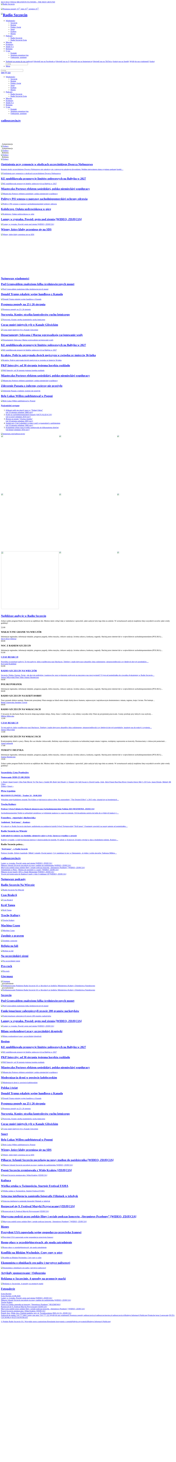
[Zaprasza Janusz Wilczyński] (12, 890)
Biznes (13, 34)
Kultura (13, 31)
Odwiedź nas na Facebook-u (44, 61)
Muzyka (9, 42)
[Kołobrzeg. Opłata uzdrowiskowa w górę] (17, 214)
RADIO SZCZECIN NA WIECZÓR (19, 670)
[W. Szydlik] (10, 961)
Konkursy (9, 44)
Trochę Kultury (8, 804)
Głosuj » (10, 786)
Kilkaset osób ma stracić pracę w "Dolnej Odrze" (24, 411)
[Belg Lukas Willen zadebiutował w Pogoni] (18, 401)
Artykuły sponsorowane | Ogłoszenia (23, 1272)
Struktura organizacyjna (19, 55)
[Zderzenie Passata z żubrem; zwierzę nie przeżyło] (20, 391)
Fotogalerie (8, 1288)
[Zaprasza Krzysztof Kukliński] (7, 900)
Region (13, 25)
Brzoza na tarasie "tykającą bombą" (19, 420)
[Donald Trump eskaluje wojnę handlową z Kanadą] (21, 299)
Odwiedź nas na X (62, 61)
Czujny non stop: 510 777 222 (37, 1315)
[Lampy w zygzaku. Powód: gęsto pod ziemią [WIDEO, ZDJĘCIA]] (27, 224)
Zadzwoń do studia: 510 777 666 (13, 1315)
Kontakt (14, 53)
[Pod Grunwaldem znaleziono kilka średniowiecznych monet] (24, 289)
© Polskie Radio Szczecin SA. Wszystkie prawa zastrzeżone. (24, 1322)
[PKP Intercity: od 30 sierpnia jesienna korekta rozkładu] (22, 370)
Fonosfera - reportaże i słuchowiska (18, 817)
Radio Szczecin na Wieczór (14, 831)
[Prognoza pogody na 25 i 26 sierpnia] (16, 309)
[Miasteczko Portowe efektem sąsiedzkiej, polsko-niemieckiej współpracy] (29, 194)
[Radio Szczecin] (8, 4)
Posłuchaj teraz (153, 1315)
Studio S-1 (10, 47)
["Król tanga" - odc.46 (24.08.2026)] (6, 910)
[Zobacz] (5, 146)
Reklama (9, 49)
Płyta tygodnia (8, 791)
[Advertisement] (73, 252)
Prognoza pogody (76, 1315)
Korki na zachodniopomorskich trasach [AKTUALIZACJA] (29, 416)
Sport (13, 29)
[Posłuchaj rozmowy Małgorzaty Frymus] (7, 920)
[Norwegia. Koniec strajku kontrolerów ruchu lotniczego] (23, 320)
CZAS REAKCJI (9, 657)
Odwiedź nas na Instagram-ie (81, 61)
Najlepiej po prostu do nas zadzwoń (19, 61)
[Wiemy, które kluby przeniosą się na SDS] (17, 234)
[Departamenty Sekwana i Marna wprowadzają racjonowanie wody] (27, 340)
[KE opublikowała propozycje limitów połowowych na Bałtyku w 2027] (29, 184)
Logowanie (164, 1315)
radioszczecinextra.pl (104, 1315)
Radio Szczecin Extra (19, 40)
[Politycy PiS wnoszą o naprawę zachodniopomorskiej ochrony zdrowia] (29, 204)
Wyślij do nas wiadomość (139, 61)
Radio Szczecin (16, 38)
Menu (8, 66)
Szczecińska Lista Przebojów (15, 772)
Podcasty (9, 36)
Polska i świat (16, 27)
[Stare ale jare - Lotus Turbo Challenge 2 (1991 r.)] (5, 981)
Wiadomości (10, 21)
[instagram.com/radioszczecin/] (13, 434)
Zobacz (4, 786)
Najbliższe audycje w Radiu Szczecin (23, 615)
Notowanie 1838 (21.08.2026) (15, 777)
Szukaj (152, 61)
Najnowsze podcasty (13, 879)
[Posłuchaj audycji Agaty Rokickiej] (8, 931)
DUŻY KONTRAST (19, 1317)
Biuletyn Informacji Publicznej (136, 1315)
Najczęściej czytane (10, 405)
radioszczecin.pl (89, 1315)
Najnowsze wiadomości (15, 278)
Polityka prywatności (80, 1322)
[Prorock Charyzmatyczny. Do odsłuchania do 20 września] (5, 971)
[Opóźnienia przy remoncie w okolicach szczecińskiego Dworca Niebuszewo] (31, 173)
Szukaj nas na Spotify (121, 61)
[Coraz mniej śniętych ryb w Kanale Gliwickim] (19, 330)
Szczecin (14, 23)
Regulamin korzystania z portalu (59, 1322)
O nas (8, 51)
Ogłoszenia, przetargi (19, 57)
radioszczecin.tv (11, 858)
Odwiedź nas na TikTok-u (102, 61)
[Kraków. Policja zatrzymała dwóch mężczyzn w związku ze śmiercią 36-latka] (31, 360)
